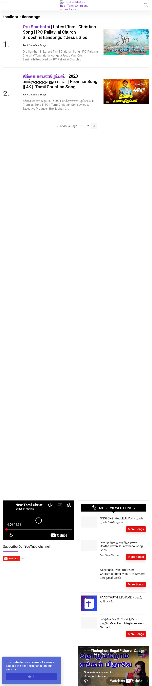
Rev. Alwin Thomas (109, 555)
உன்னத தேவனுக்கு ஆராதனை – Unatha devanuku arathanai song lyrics (121, 546)
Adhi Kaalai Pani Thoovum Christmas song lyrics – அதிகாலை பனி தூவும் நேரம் (122, 574)
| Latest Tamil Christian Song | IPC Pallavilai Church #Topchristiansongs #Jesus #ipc (59, 32)
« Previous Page (66, 126)
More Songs (136, 529)
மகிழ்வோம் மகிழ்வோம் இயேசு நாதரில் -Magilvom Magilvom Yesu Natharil (122, 623)
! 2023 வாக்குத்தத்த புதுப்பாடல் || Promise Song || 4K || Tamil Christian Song (60, 81)
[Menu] (5, 5)
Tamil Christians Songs (34, 45)
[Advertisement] (38, 611)
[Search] (146, 5)
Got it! (31, 676)
